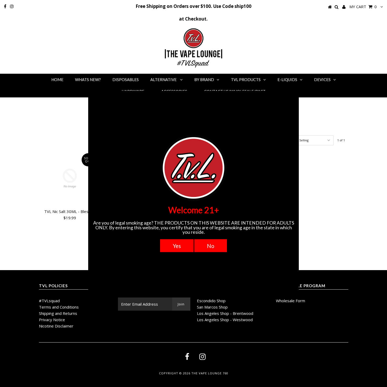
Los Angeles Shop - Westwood (225, 319)
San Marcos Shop (212, 307)
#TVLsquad (49, 300)
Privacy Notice (52, 319)
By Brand (204, 79)
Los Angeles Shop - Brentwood (225, 313)
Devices (322, 79)
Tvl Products (246, 79)
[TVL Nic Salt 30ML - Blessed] (70, 178)
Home (57, 79)
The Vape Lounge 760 (209, 373)
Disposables (125, 79)
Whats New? (88, 79)
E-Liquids (287, 79)
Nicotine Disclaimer (56, 326)
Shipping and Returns (58, 313)
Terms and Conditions (59, 307)
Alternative (163, 79)
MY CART (363, 6)
